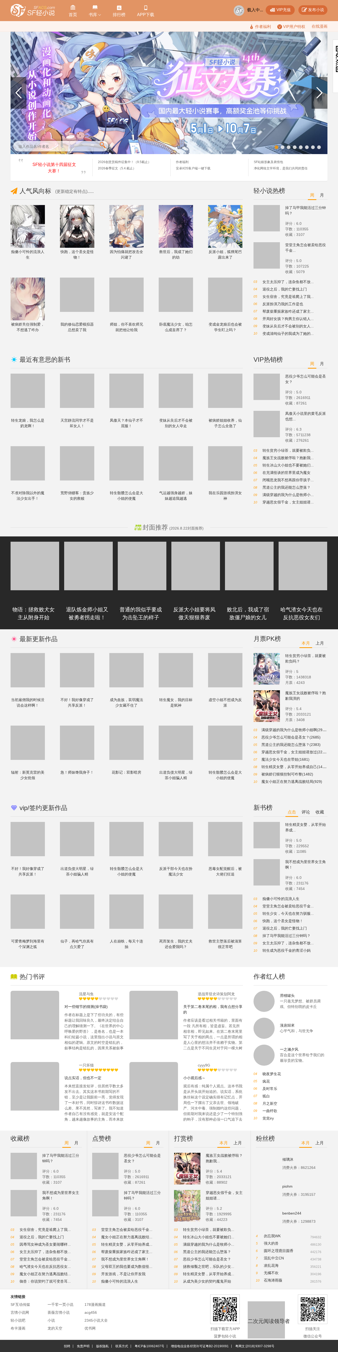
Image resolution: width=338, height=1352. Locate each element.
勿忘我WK (272, 1236)
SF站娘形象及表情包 (268, 162)
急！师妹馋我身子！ (77, 772)
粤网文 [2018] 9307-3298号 (254, 1346)
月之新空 (269, 1103)
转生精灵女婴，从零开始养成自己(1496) (294, 767)
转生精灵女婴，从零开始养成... (126, 1244)
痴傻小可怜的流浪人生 (280, 899)
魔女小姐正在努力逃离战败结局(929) (291, 781)
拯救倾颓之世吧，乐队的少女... (208, 1266)
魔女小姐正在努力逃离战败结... (45, 1274)
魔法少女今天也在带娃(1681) (285, 759)
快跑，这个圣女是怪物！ (282, 921)
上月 (320, 643)
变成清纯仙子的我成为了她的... (288, 333)
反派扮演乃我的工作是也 (282, 304)
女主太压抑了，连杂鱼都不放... (288, 282)
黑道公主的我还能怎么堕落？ (286, 487)
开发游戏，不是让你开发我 (123, 1274)
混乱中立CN (274, 1258)
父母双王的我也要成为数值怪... (126, 1266)
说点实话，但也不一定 (82, 1078)
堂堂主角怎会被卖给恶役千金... (288, 906)
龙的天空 (55, 1328)
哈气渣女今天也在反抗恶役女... (45, 1266)
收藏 (320, 812)
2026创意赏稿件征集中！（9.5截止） (124, 162)
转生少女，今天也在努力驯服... (288, 913)
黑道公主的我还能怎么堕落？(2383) (291, 744)
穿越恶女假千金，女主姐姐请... (288, 502)
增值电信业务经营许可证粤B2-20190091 (200, 1346)
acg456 (90, 1312)
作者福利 (182, 162)
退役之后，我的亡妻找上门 (284, 289)
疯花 (266, 1081)
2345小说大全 (96, 1320)
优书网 (90, 1328)
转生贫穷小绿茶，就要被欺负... (288, 450)
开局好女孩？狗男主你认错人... (288, 319)
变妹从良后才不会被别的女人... (288, 326)
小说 (51, 1320)
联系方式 (121, 1346)
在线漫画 (319, 26)
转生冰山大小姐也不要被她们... (288, 465)
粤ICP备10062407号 (149, 1346)
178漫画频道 (95, 1304)
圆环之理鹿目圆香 (278, 1251)
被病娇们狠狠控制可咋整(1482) (287, 774)
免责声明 (83, 1346)
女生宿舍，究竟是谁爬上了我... (288, 296)
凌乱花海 (271, 1265)
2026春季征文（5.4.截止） (117, 168)
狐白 (266, 1096)
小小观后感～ (194, 1078)
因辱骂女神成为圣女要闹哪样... (45, 1244)
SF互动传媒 (20, 1304)
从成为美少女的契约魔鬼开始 (207, 1281)
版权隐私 (102, 1346)
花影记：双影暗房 (126, 772)
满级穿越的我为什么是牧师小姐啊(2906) (294, 730)
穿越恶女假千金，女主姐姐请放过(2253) (294, 752)
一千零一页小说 (60, 1304)
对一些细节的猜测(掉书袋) (86, 1007)
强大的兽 (271, 1243)
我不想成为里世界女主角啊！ (125, 1259)
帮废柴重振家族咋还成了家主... (288, 311)
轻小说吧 (18, 1320)
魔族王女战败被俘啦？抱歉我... (288, 458)
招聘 (67, 1346)
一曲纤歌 (269, 1111)
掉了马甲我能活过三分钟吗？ (286, 936)
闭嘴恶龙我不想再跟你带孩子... (288, 480)
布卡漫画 (18, 1328)
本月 (306, 643)
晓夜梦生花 (271, 1074)
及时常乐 (269, 1089)
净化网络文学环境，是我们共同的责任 (281, 168)
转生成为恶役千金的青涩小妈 (286, 950)
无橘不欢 (271, 1273)
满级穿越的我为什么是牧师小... (288, 495)
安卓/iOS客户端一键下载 (193, 168)
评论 (306, 812)
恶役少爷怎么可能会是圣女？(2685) (291, 737)
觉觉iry (268, 1118)
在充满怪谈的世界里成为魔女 (286, 472)
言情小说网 (20, 1312)
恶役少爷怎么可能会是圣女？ (207, 1259)
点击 (292, 812)
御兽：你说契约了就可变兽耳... (45, 1281)
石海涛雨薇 (273, 1280)
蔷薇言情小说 (59, 1312)
